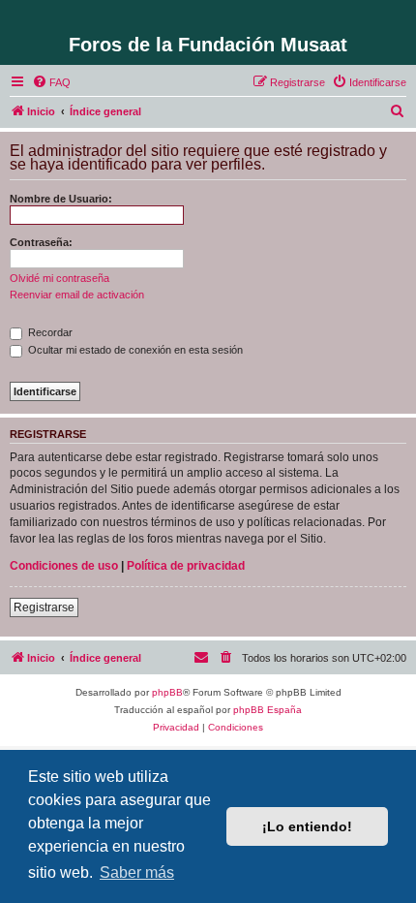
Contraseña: (41, 242)
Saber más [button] (137, 872)
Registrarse (44, 607)
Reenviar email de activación (77, 294)
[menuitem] (51, 82)
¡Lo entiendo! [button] (307, 826)
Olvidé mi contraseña (59, 278)
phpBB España (267, 709)
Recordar (49, 332)
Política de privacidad (186, 566)
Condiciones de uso (64, 566)
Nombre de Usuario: (61, 198)
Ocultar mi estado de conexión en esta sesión (134, 350)
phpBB (167, 692)
